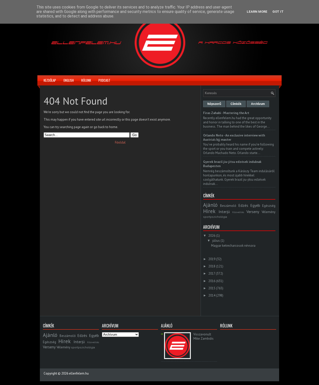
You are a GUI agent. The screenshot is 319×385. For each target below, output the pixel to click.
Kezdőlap (50, 80)
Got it (278, 11)
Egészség (268, 206)
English (69, 80)
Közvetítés (238, 212)
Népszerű (214, 104)
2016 (211, 281)
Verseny (252, 211)
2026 (211, 235)
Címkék (236, 104)
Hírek (209, 211)
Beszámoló (228, 206)
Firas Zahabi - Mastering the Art (226, 113)
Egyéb (255, 205)
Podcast (104, 80)
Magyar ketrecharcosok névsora (233, 245)
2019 (211, 259)
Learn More (257, 11)
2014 (211, 295)
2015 (211, 288)
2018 (211, 266)
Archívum (258, 104)
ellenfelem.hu (79, 373)
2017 (211, 273)
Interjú (224, 211)
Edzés (243, 205)
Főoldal (120, 142)
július (216, 240)
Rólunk (86, 80)
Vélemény (268, 212)
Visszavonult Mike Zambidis (203, 336)
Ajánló (210, 205)
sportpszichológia (215, 217)
